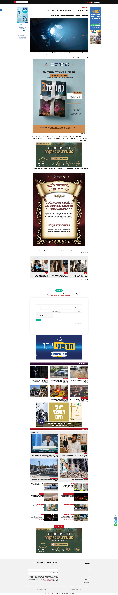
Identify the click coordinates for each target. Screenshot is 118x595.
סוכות (82, 279)
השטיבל (44, 2)
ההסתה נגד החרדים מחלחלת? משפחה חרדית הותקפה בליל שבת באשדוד (40, 381)
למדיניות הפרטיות (47, 580)
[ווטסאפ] (115, 524)
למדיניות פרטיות (53, 593)
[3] (22, 39)
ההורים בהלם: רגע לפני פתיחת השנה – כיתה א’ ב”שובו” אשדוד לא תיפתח (67, 517)
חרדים (62, 2)
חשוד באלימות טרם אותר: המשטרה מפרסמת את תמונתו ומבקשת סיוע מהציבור (37, 517)
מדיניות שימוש (47, 593)
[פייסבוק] (115, 518)
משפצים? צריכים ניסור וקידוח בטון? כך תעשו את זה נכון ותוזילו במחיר (45, 480)
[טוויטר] (115, 521)
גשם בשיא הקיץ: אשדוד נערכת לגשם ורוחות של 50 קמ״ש (37, 496)
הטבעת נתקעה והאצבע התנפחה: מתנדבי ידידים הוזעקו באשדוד (67, 486)
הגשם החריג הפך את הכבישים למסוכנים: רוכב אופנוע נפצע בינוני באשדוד (59, 400)
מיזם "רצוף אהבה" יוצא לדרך (38, 506)
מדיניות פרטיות (87, 582)
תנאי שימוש (87, 579)
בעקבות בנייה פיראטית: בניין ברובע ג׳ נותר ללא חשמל (79, 381)
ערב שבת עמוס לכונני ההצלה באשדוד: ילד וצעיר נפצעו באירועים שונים (39, 398)
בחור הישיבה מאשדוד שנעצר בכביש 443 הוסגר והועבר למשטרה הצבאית (59, 381)
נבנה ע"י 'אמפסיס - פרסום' (41, 589)
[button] (1, 10)
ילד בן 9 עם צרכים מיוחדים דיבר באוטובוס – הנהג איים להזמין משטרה (67, 506)
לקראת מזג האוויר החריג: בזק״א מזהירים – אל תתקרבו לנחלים (67, 496)
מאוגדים (84, 279)
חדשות (68, 2)
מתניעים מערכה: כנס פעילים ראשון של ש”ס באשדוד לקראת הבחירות (79, 400)
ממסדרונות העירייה (53, 2)
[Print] (95, 43)
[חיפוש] (15, 2)
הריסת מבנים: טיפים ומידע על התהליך (80, 479)
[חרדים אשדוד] (59, 359)
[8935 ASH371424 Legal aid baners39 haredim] (59, 426)
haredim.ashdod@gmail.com (51, 565)
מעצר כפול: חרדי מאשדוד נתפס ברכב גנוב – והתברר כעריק (37, 484)
